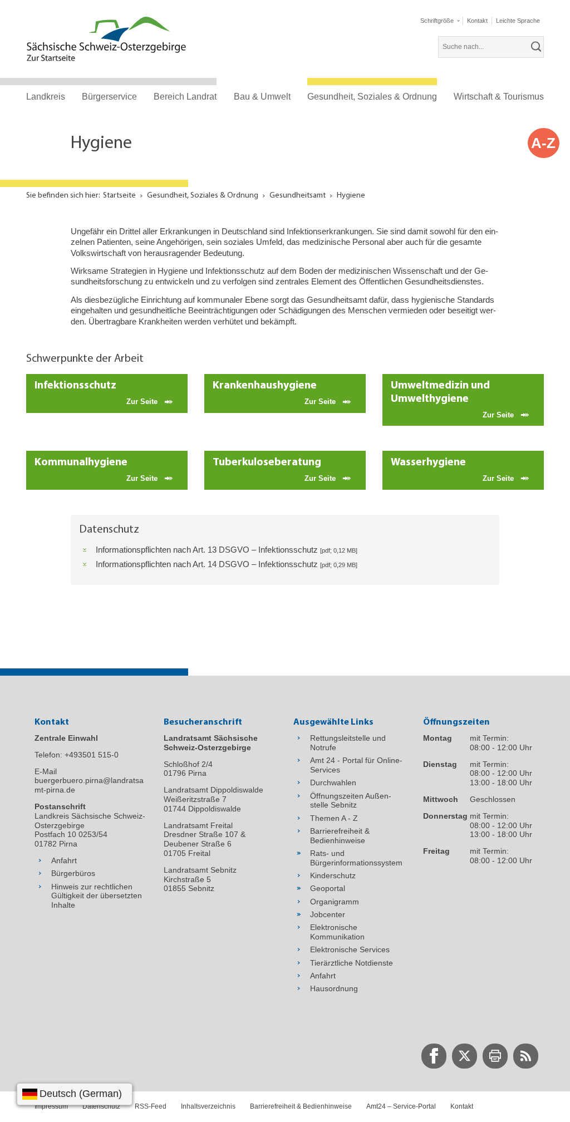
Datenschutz (101, 1106)
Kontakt (461, 1106)
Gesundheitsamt (297, 195)
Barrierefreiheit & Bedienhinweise (301, 1106)
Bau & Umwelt (262, 96)
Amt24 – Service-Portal (401, 1106)
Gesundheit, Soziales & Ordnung (372, 96)
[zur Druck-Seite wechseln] (495, 1056)
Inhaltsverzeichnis (208, 1106)
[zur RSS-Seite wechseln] (525, 1056)
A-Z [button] (543, 143)
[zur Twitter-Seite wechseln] (464, 1056)
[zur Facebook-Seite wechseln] (433, 1056)
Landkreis (45, 96)
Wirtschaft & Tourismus (499, 96)
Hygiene (351, 195)
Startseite (119, 195)
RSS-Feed (150, 1106)
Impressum (51, 1106)
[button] (439, 21)
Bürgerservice (109, 96)
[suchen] (536, 46)
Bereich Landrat (185, 96)
